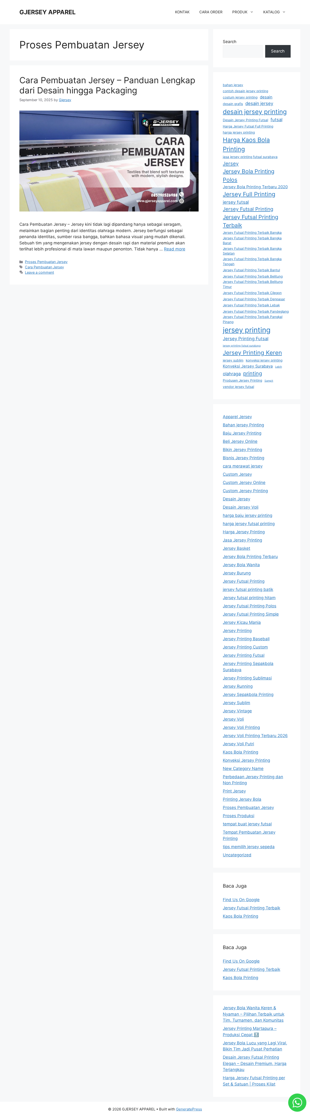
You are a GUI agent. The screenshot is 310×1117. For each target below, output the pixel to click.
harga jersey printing (239, 132)
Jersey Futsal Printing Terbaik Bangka (252, 232)
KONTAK (182, 12)
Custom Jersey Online (244, 482)
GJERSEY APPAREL (47, 12)
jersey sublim (233, 360)
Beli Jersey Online (240, 441)
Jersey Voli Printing (241, 727)
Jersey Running (238, 686)
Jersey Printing (237, 630)
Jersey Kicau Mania (242, 622)
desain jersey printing (255, 111)
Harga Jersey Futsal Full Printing (248, 126)
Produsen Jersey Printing (242, 380)
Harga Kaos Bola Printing (246, 144)
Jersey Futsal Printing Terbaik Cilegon (252, 293)
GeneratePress (189, 1109)
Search (229, 41)
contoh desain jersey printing (245, 91)
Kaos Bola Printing (240, 752)
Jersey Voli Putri (238, 743)
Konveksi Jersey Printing (246, 760)
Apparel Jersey (237, 416)
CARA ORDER (211, 12)
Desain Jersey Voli (240, 507)
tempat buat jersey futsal (247, 824)
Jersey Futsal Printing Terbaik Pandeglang (256, 311)
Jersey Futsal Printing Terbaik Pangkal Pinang (252, 319)
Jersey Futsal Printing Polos (249, 606)
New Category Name (243, 768)
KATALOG (271, 12)
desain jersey (259, 103)
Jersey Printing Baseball (246, 638)
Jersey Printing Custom (245, 647)
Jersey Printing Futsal (245, 338)
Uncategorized (237, 855)
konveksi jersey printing (264, 360)
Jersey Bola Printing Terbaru (250, 556)
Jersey (231, 163)
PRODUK (240, 12)
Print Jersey (234, 791)
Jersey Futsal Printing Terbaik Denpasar (254, 299)
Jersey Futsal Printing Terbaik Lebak (251, 305)
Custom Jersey (237, 474)
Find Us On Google (241, 899)
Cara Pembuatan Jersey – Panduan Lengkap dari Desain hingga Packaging (107, 85)
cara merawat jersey (243, 466)
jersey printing (247, 330)
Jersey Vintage (237, 711)
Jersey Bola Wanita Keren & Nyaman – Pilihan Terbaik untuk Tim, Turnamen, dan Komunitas (253, 1014)
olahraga (232, 373)
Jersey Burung (237, 573)
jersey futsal (236, 202)
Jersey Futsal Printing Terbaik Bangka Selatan (252, 251)
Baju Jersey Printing (242, 433)
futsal (276, 119)
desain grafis (233, 104)
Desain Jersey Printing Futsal (245, 120)
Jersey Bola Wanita (241, 564)
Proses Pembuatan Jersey (46, 262)
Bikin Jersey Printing (242, 449)
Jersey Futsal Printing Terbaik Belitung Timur (253, 284)
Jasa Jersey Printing (242, 540)
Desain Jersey (236, 499)
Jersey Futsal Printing (248, 209)
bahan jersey (233, 85)
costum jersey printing (240, 97)
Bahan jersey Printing (243, 425)
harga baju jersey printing (247, 515)
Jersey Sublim (236, 702)
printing (252, 373)
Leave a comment (39, 272)
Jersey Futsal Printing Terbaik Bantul (251, 270)
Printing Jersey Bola (242, 799)
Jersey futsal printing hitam (249, 597)
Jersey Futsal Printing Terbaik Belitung (253, 276)
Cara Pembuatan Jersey (44, 267)
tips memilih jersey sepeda (249, 846)
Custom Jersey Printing (245, 490)
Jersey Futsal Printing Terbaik (250, 221)
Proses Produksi (238, 815)
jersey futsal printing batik (248, 589)
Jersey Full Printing (249, 194)
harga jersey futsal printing (249, 523)
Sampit (268, 380)
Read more (174, 249)
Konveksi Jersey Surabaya (248, 366)
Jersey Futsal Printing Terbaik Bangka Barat (252, 240)
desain (266, 97)
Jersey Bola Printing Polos (248, 175)
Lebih (278, 366)
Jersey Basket (236, 548)
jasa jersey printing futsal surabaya (250, 157)
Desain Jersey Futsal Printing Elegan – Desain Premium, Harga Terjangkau (255, 1063)
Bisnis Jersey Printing (243, 457)
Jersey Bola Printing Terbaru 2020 (255, 186)
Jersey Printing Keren (252, 352)
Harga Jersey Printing (244, 531)
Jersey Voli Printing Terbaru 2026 (255, 735)
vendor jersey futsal (238, 387)
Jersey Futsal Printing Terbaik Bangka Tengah (252, 261)
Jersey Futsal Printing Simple (251, 614)
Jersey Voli (233, 719)
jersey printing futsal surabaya (242, 345)
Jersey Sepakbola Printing (248, 694)
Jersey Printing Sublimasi (247, 678)
